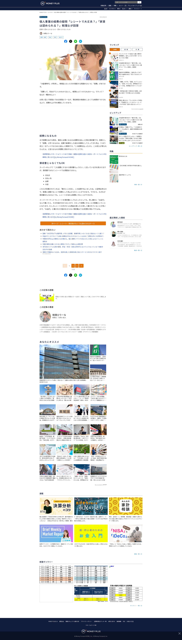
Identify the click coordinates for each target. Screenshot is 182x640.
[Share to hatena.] (80, 41)
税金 (50, 37)
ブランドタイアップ (134, 5)
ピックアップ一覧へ (135, 146)
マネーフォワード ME (91, 625)
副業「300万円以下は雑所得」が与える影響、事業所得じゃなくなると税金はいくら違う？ (73, 233)
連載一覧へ (137, 554)
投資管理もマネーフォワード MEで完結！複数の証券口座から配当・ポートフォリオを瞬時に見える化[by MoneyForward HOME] (75, 155)
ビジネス (112, 9)
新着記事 (103, 5)
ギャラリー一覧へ (135, 605)
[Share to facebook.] (65, 41)
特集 (115, 5)
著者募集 (119, 621)
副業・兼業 (43, 37)
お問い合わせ (111, 621)
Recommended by (98, 485)
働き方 (61, 37)
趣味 (130, 9)
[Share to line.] (75, 41)
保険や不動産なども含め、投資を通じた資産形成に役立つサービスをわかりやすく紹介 (72, 252)
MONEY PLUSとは (53, 621)
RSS (124, 621)
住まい (124, 9)
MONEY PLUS (43, 12)
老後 (118, 9)
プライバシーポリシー (86, 621)
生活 (105, 9)
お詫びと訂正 (130, 621)
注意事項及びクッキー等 (100, 621)
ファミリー (137, 9)
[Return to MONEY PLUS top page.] (50, 3)
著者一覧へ (137, 250)
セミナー (122, 5)
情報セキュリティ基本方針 (72, 621)
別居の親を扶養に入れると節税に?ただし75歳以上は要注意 (63, 244)
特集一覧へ (137, 184)
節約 (55, 37)
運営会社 (61, 621)
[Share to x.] (70, 41)
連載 (110, 5)
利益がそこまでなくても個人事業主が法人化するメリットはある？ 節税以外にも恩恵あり (73, 236)
